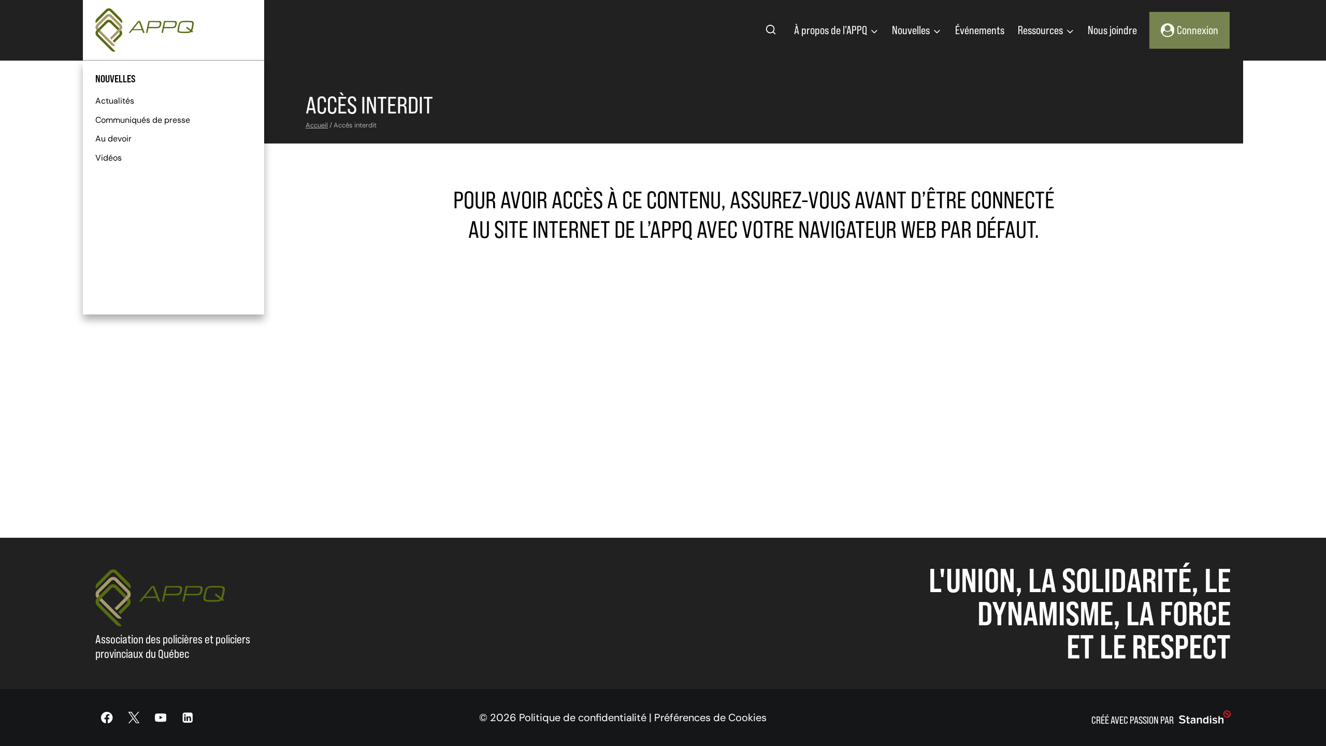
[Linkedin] (187, 717)
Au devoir (113, 138)
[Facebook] (107, 717)
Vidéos (108, 157)
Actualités (114, 100)
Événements (979, 30)
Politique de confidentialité (582, 717)
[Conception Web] (1205, 717)
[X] (134, 717)
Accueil (317, 125)
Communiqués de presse (142, 119)
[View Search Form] (770, 30)
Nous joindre (1112, 30)
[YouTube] (160, 717)
